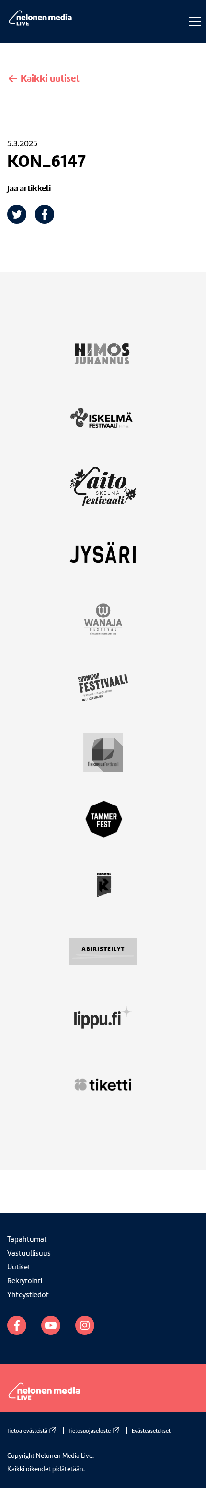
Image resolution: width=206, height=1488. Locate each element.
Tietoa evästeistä (27, 1430)
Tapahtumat (27, 1239)
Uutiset (19, 1267)
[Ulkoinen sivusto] (103, 359)
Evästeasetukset (151, 1430)
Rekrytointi (24, 1281)
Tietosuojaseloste (90, 1430)
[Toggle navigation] (193, 22)
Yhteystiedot (28, 1295)
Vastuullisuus (29, 1253)
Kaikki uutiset (49, 78)
